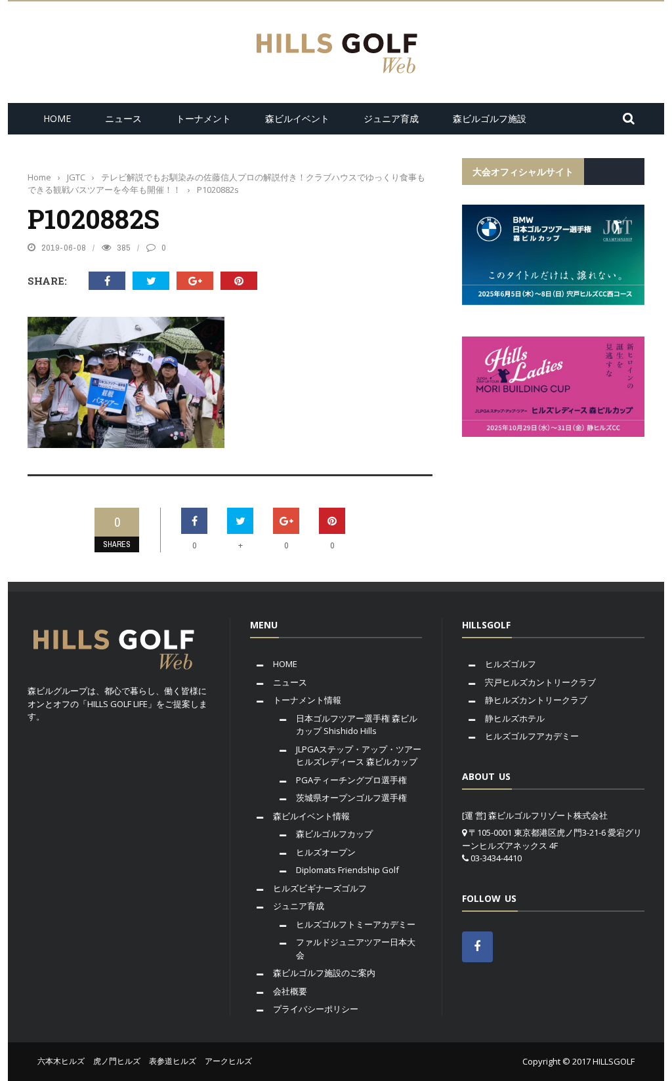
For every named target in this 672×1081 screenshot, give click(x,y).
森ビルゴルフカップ (334, 834)
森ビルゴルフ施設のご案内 (324, 973)
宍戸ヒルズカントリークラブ (540, 682)
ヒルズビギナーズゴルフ (320, 888)
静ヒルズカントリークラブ (536, 700)
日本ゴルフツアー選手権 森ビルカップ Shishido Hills (356, 724)
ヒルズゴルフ (510, 664)
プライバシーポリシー (315, 1009)
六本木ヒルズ (61, 1061)
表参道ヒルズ (172, 1061)
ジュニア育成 (391, 118)
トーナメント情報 (307, 700)
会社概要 (290, 991)
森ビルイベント (297, 118)
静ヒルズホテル (515, 718)
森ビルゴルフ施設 (489, 118)
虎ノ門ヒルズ (116, 1061)
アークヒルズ (228, 1061)
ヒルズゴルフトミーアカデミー (355, 924)
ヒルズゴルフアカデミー (532, 736)
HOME (57, 118)
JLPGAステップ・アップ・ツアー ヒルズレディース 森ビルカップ (358, 755)
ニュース (123, 118)
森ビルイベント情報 (311, 816)
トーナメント (203, 118)
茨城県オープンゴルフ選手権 (351, 798)
